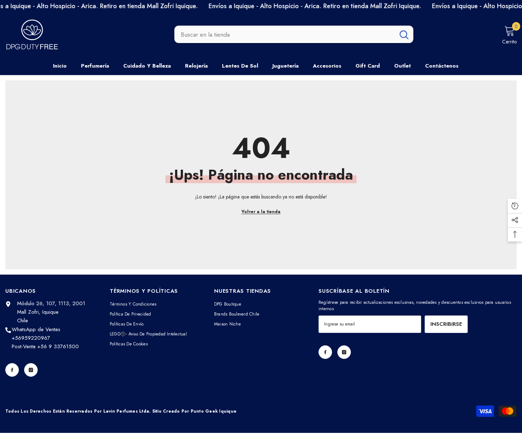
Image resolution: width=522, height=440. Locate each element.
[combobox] (284, 34)
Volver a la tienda (261, 211)
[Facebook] (12, 370)
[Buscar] (293, 34)
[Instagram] (31, 370)
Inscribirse (446, 324)
